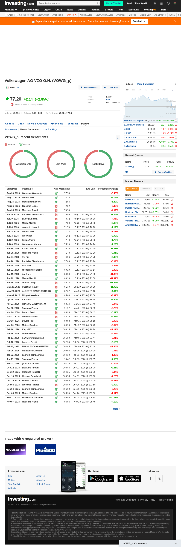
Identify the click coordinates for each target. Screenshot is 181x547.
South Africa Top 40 (134, 120)
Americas (120, 15)
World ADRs (86, 15)
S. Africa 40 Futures (134, 125)
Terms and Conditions (125, 499)
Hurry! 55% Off (113, 3)
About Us (40, 476)
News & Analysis (37, 123)
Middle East (145, 15)
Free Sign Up (141, 3)
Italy (108, 100)
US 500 (127, 133)
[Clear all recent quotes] (126, 171)
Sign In (129, 3)
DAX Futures (130, 142)
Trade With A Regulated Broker (28, 438)
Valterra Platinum (134, 221)
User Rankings (50, 129)
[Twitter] (159, 478)
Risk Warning (166, 499)
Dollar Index (130, 146)
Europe (132, 15)
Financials (57, 123)
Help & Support (43, 484)
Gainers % (146, 189)
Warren (70, 15)
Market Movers (134, 181)
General (9, 123)
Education (134, 10)
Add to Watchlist (91, 87)
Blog (10, 476)
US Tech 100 (130, 137)
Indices (129, 84)
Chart (21, 123)
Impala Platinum (133, 208)
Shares (11, 15)
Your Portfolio (14, 484)
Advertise (40, 480)
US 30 (127, 129)
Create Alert (113, 87)
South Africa (43, 15)
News (70, 10)
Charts (59, 10)
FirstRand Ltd (132, 199)
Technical (95, 10)
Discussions (11, 129)
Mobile (11, 480)
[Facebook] (150, 478)
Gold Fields (130, 216)
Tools (121, 10)
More (115, 409)
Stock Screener (26, 15)
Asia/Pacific (160, 15)
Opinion (82, 10)
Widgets (12, 488)
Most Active (132, 189)
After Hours (57, 15)
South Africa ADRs (104, 15)
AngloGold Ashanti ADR (137, 225)
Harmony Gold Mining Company (141, 203)
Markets (9, 9)
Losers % (159, 189)
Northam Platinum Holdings (139, 212)
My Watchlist (32, 10)
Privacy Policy (147, 499)
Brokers (109, 10)
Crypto (47, 10)
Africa (172, 15)
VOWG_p (129, 166)
